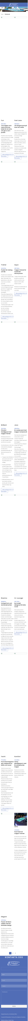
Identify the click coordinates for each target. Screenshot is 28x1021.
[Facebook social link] (13, 1)
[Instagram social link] (15, 1)
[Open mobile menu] (1, 4)
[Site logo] (14, 4)
